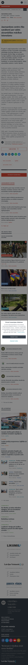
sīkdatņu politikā (20, 332)
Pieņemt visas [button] (14, 336)
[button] (14, 341)
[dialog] (14, 332)
